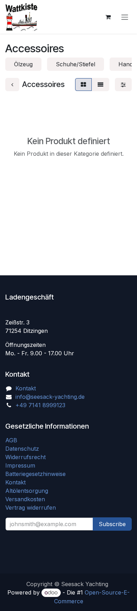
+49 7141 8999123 (40, 405)
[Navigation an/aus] (125, 16)
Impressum (20, 465)
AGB (12, 440)
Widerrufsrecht (25, 457)
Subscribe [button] (112, 524)
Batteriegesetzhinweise (35, 473)
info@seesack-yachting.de (50, 396)
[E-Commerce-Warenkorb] (108, 17)
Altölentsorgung (26, 490)
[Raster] (83, 84)
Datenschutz (22, 448)
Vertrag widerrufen (30, 507)
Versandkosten (27, 499)
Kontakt (25, 388)
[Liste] (100, 84)
